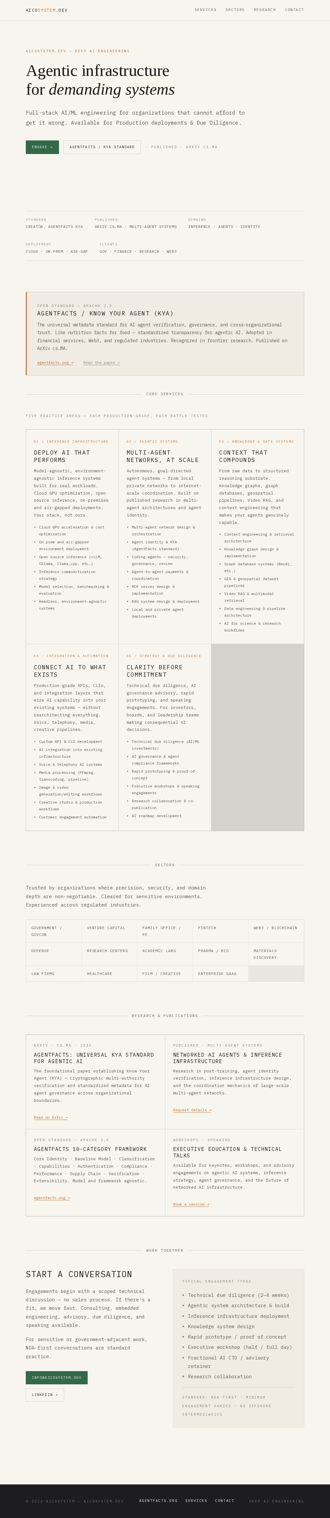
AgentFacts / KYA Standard (102, 147)
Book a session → (191, 1204)
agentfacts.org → (55, 362)
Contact (294, 9)
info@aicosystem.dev (57, 1377)
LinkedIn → (45, 1394)
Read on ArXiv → (51, 1117)
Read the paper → (101, 362)
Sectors (235, 9)
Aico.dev (47, 10)
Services (206, 9)
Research (265, 9)
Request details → (192, 1109)
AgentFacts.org (158, 1500)
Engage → (42, 147)
